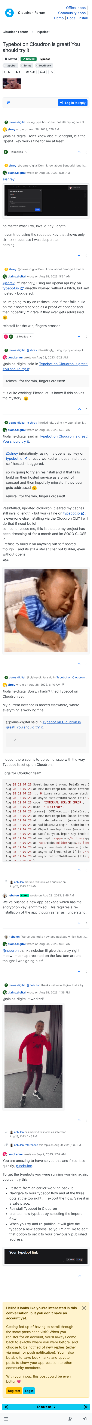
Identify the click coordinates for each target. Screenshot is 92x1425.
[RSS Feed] (51, 72)
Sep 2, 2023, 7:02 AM (51, 1154)
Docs (71, 18)
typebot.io (11, 288)
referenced (31, 1144)
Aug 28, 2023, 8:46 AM (58, 895)
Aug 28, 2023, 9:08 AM (55, 944)
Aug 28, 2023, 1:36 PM (54, 992)
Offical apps (76, 8)
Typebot (44, 58)
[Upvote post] (79, 152)
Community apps (72, 13)
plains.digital (17, 122)
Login (29, 1391)
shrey (11, 129)
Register (14, 1391)
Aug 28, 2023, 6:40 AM (44, 684)
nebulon (19, 882)
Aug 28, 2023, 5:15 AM (54, 172)
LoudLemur (15, 357)
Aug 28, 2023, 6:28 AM (52, 357)
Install (83, 18)
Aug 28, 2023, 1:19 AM (44, 129)
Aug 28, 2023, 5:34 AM (55, 276)
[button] (6, 1419)
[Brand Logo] (9, 13)
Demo (59, 18)
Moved (12, 58)
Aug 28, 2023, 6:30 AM (55, 430)
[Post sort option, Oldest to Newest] (8, 102)
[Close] (84, 1308)
